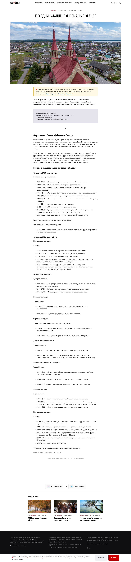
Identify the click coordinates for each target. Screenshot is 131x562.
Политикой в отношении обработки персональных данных (29, 558)
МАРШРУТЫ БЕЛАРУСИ (86, 515)
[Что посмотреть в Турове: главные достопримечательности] (91, 506)
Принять (114, 557)
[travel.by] (15, 2)
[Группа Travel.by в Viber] (114, 3)
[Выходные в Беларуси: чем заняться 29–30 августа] (65, 506)
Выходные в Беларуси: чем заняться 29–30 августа (62, 519)
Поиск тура (39, 3)
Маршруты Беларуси (64, 3)
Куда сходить (50, 3)
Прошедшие (52, 10)
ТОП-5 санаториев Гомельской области (37, 519)
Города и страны (80, 3)
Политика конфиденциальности (18, 545)
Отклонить (101, 557)
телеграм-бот (32, 539)
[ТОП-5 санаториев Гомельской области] (39, 506)
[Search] (120, 3)
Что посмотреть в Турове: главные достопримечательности (91, 519)
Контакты (92, 3)
